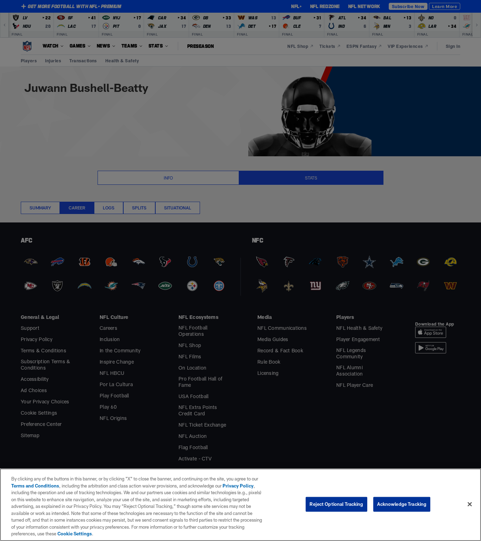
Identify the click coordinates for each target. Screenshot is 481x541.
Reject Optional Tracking (336, 504)
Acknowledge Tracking (402, 504)
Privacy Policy (238, 486)
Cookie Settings (74, 533)
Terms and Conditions (35, 486)
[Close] (469, 504)
